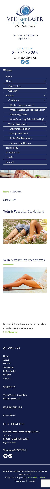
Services (10, 95)
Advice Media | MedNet (36, 478)
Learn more (25, 232)
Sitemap (32, 481)
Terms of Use (20, 481)
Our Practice (14, 86)
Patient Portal (12, 152)
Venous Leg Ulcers (18, 114)
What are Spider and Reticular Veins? (27, 109)
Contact (10, 162)
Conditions (13, 100)
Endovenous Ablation (20, 128)
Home (9, 76)
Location (10, 157)
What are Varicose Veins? (22, 105)
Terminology (12, 147)
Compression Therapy (20, 143)
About (9, 81)
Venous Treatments (17, 124)
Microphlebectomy (19, 133)
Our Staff (13, 90)
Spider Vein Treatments (21, 138)
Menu (9, 70)
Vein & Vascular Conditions (15, 395)
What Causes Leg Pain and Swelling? (27, 119)
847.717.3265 (25, 53)
